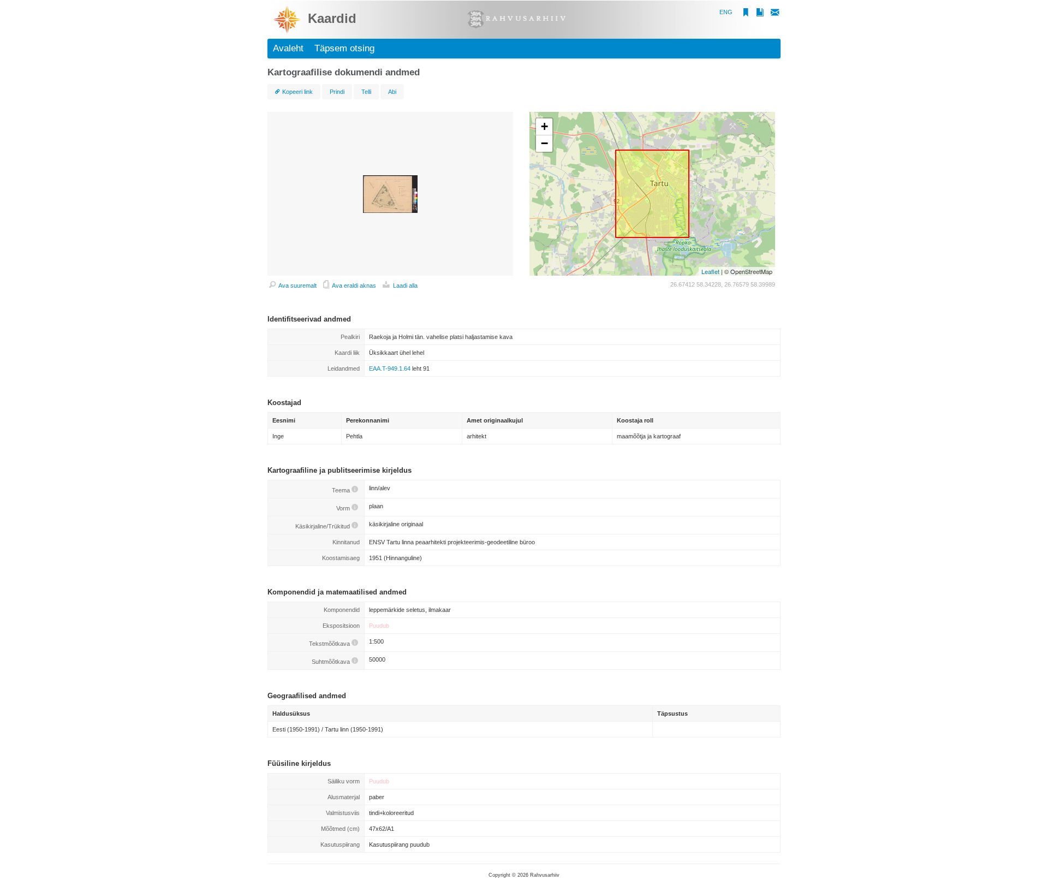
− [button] (544, 143)
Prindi (337, 91)
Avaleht (288, 48)
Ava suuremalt (297, 285)
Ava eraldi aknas (353, 285)
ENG (726, 12)
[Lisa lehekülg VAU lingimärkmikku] (743, 14)
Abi (392, 91)
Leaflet (710, 271)
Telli (366, 91)
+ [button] (544, 126)
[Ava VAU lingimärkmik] (756, 14)
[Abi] (355, 490)
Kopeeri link (297, 91)
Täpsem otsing (344, 48)
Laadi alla (404, 285)
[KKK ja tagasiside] (773, 14)
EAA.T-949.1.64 (389, 368)
